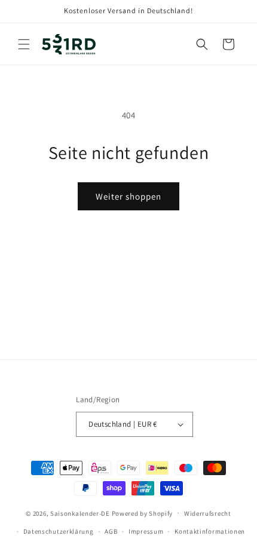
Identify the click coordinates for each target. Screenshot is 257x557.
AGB (111, 531)
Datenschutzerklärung (58, 531)
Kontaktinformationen (210, 531)
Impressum (145, 531)
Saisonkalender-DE (80, 513)
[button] (24, 44)
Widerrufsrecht (207, 513)
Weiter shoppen (128, 196)
